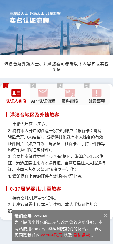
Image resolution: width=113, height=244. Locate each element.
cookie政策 (51, 235)
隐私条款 (81, 235)
